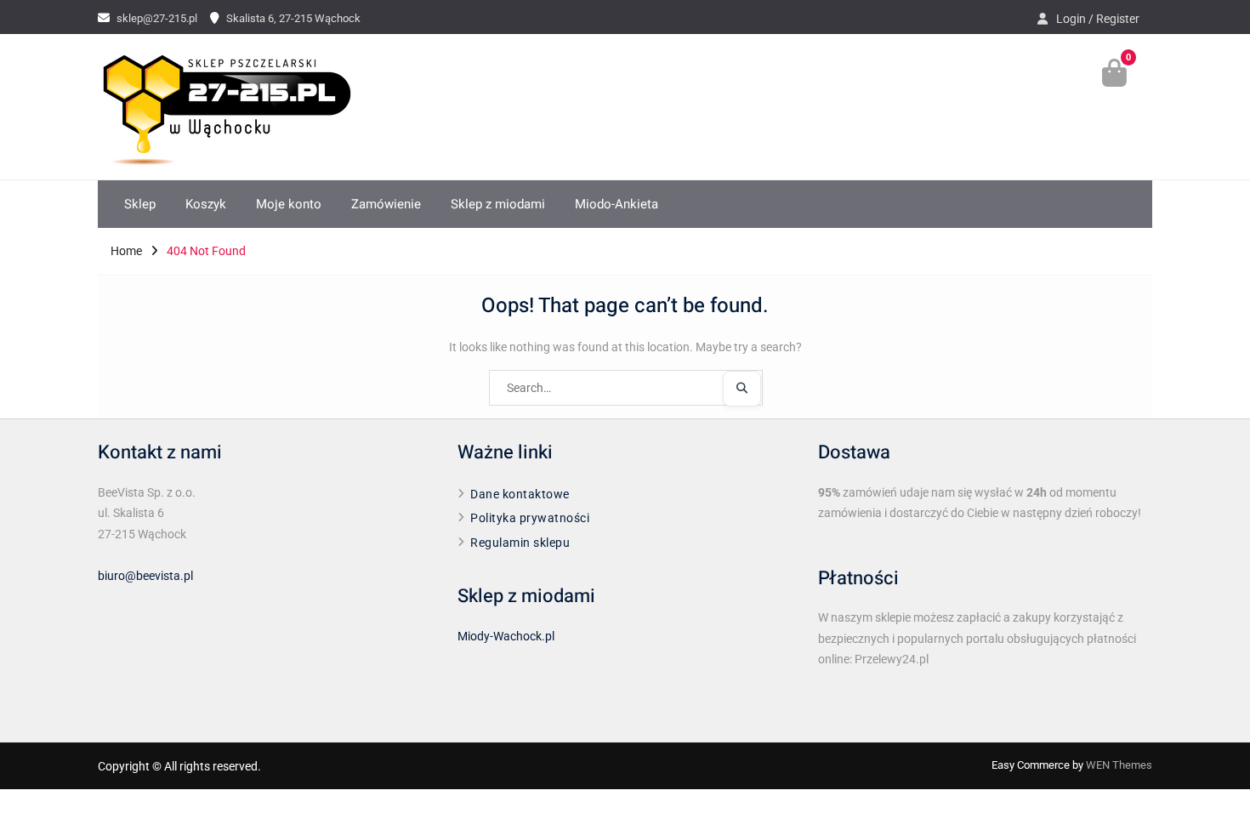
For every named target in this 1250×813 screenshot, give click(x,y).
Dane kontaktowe (520, 494)
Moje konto (288, 204)
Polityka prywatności (529, 518)
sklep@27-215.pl (156, 18)
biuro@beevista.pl (145, 576)
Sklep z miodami (498, 204)
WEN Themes (1119, 765)
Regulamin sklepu (520, 542)
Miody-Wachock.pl (505, 636)
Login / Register (1097, 19)
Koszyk (205, 204)
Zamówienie (386, 204)
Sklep (140, 204)
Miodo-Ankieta (616, 204)
